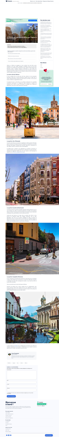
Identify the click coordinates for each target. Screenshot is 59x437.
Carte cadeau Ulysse (39, 1)
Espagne (16, 345)
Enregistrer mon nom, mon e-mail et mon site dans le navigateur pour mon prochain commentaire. (20, 393)
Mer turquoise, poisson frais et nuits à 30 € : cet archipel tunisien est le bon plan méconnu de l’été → (46, 54)
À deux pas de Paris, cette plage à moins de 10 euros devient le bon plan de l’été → (45, 37)
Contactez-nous (8, 428)
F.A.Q (6, 425)
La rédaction (8, 421)
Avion (41, 64)
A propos (7, 422)
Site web (8, 388)
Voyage (36, 24)
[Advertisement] (29, 11)
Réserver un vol (32, 1)
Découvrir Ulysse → (49, 435)
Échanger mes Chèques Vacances (48, 1)
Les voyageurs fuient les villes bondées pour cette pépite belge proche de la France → (45, 41)
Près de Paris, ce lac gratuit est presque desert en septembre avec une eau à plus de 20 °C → (46, 26)
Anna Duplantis (15, 353)
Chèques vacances (9, 415)
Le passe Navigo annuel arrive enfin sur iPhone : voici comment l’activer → (46, 34)
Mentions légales (8, 431)
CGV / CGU (7, 430)
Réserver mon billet (32, 20)
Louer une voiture (8, 416)
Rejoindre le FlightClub (9, 417)
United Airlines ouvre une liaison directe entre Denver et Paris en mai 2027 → (46, 57)
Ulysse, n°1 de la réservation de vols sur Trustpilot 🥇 (14, 19)
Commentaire (9, 369)
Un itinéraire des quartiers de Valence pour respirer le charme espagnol (21, 38)
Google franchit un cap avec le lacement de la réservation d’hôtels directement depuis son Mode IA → (46, 22)
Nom (8, 380)
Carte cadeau (8, 412)
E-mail (8, 384)
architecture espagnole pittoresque (18, 152)
